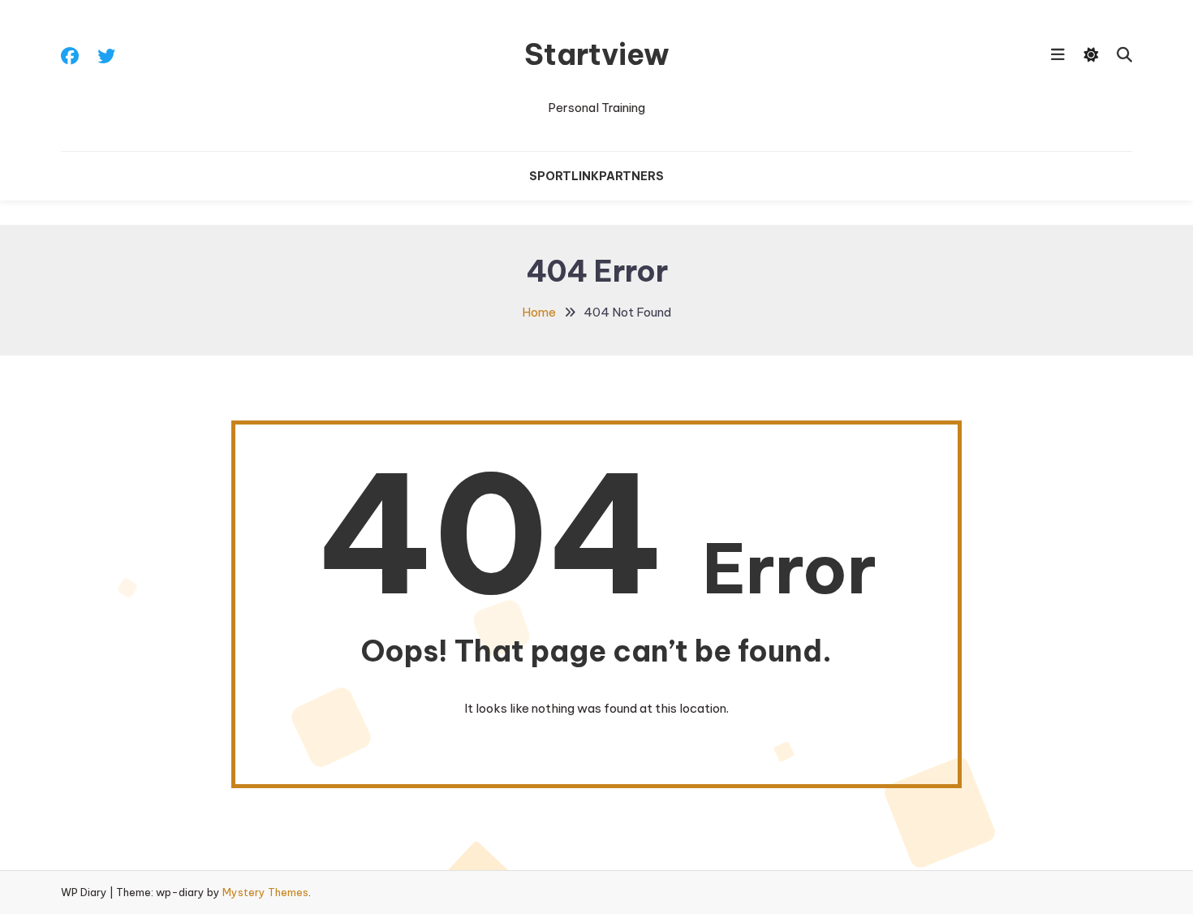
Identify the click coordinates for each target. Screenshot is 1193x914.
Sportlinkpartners (596, 176)
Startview (597, 54)
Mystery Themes (265, 892)
